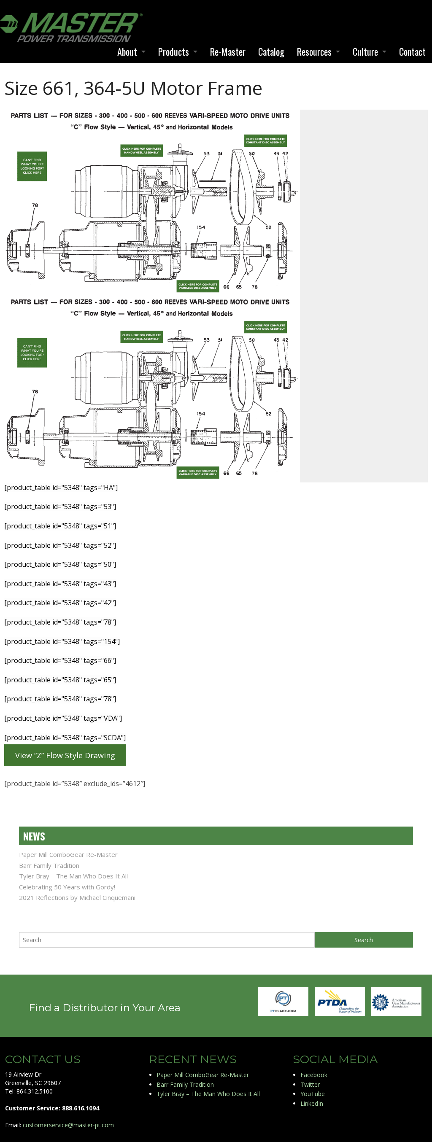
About (127, 51)
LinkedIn (311, 1103)
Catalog (271, 51)
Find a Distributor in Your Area (105, 1008)
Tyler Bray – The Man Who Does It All (73, 876)
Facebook (313, 1075)
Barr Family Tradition (49, 865)
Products (173, 51)
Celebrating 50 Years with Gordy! (67, 887)
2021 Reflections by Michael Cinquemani (77, 897)
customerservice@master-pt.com (68, 1125)
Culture (365, 51)
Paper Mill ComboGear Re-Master (68, 854)
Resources (314, 51)
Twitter (310, 1084)
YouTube (312, 1094)
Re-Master (228, 51)
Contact (412, 51)
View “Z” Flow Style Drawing (65, 755)
